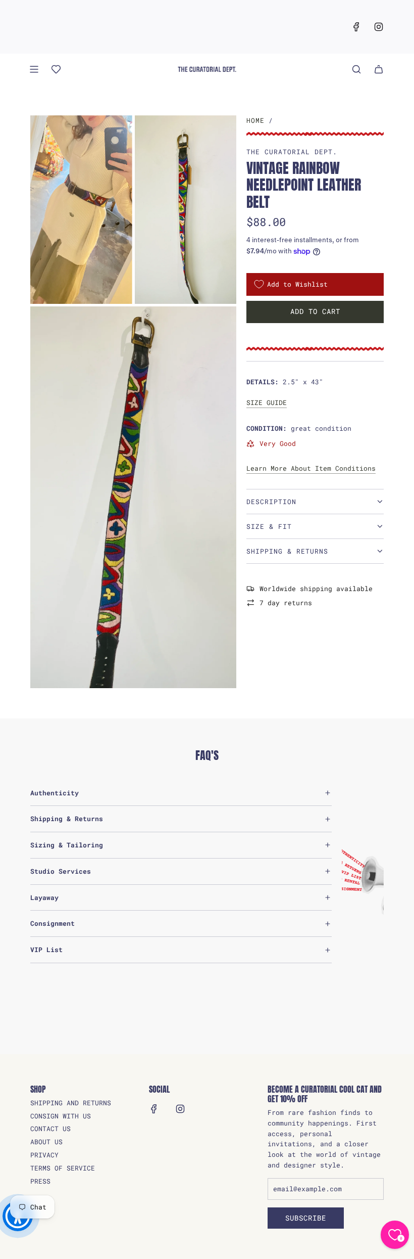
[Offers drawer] (56, 69)
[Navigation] (34, 69)
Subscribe (305, 1218)
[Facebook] (356, 27)
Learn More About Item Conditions (311, 468)
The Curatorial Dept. (291, 151)
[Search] (356, 69)
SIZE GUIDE (266, 402)
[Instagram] (379, 27)
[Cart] (379, 69)
